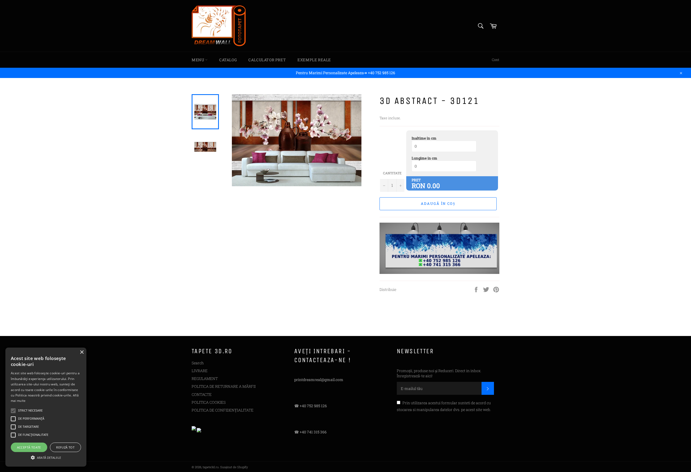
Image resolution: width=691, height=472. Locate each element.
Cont (495, 59)
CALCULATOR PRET (267, 59)
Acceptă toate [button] (29, 447)
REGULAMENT (205, 378)
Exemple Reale (314, 59)
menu (198, 59)
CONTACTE (202, 394)
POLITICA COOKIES (209, 402)
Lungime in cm (424, 158)
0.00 (433, 185)
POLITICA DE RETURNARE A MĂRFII (224, 386)
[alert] (45, 407)
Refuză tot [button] (65, 447)
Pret (416, 180)
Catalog (228, 59)
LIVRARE (200, 370)
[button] (46, 457)
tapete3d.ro (211, 467)
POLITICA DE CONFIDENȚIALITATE (222, 410)
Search (198, 362)
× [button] (82, 352)
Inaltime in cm (424, 138)
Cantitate (392, 173)
